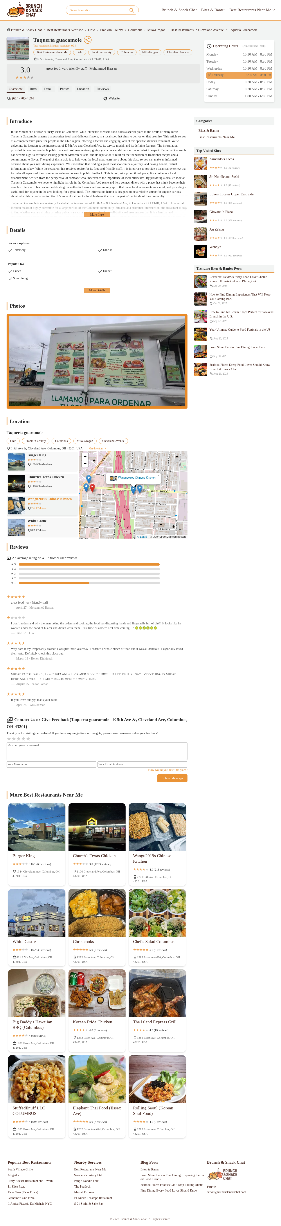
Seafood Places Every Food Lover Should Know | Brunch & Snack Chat (240, 369)
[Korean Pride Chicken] (97, 993)
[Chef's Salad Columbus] (157, 913)
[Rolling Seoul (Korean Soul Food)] (157, 1079)
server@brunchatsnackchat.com (226, 1192)
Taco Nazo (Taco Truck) (23, 1192)
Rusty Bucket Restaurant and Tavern (30, 1181)
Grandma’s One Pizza (21, 1198)
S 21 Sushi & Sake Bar (88, 1203)
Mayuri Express (84, 1192)
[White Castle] (36, 913)
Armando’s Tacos (224, 163)
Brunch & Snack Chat (179, 10)
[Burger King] (36, 827)
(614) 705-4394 (23, 98)
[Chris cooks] (97, 913)
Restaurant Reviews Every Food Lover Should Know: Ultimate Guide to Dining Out (238, 281)
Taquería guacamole (243, 30)
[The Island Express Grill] (157, 993)
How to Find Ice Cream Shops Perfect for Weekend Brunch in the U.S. (241, 316)
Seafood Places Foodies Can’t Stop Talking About (171, 1184)
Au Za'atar (226, 233)
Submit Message (172, 778)
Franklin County (111, 30)
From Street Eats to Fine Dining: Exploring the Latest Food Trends (172, 1177)
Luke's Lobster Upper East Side (231, 198)
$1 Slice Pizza (16, 1186)
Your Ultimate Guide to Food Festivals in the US (239, 334)
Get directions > (97, 448)
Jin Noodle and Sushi (224, 181)
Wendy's (225, 251)
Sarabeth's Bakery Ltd (88, 1175)
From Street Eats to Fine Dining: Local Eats (237, 352)
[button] (92, 488)
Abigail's (13, 1175)
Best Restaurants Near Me (250, 10)
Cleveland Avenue (178, 52)
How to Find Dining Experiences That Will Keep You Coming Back (239, 299)
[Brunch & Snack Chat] (25, 10)
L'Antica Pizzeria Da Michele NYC (30, 1203)
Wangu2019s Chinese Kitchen (136, 478)
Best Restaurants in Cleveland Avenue (197, 30)
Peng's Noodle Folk (86, 1181)
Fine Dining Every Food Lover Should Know (168, 1190)
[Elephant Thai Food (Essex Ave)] (97, 1079)
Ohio (91, 30)
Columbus (135, 30)
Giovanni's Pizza (225, 216)
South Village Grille (20, 1169)
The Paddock (82, 1186)
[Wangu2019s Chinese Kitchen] (157, 827)
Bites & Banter (213, 10)
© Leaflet (142, 536)
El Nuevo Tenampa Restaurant (93, 1198)
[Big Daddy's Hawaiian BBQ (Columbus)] (36, 993)
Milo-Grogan (156, 30)
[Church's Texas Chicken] (97, 827)
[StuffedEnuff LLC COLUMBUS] (36, 1079)
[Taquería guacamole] (20, 50)
